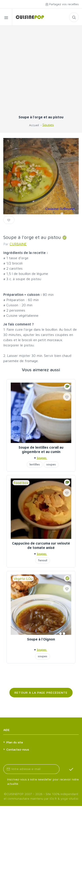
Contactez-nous (17, 749)
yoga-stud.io (69, 798)
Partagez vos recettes (63, 4)
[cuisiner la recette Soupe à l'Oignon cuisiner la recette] (41, 604)
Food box (21, 483)
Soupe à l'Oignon (41, 639)
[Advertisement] (41, 72)
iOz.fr (53, 798)
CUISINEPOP (15, 794)
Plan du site (14, 742)
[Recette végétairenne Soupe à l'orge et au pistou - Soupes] (28, 17)
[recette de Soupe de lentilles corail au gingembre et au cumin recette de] (41, 413)
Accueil (34, 125)
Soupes (48, 124)
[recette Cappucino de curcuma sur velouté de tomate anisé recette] (41, 509)
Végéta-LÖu (23, 579)
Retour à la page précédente (41, 692)
